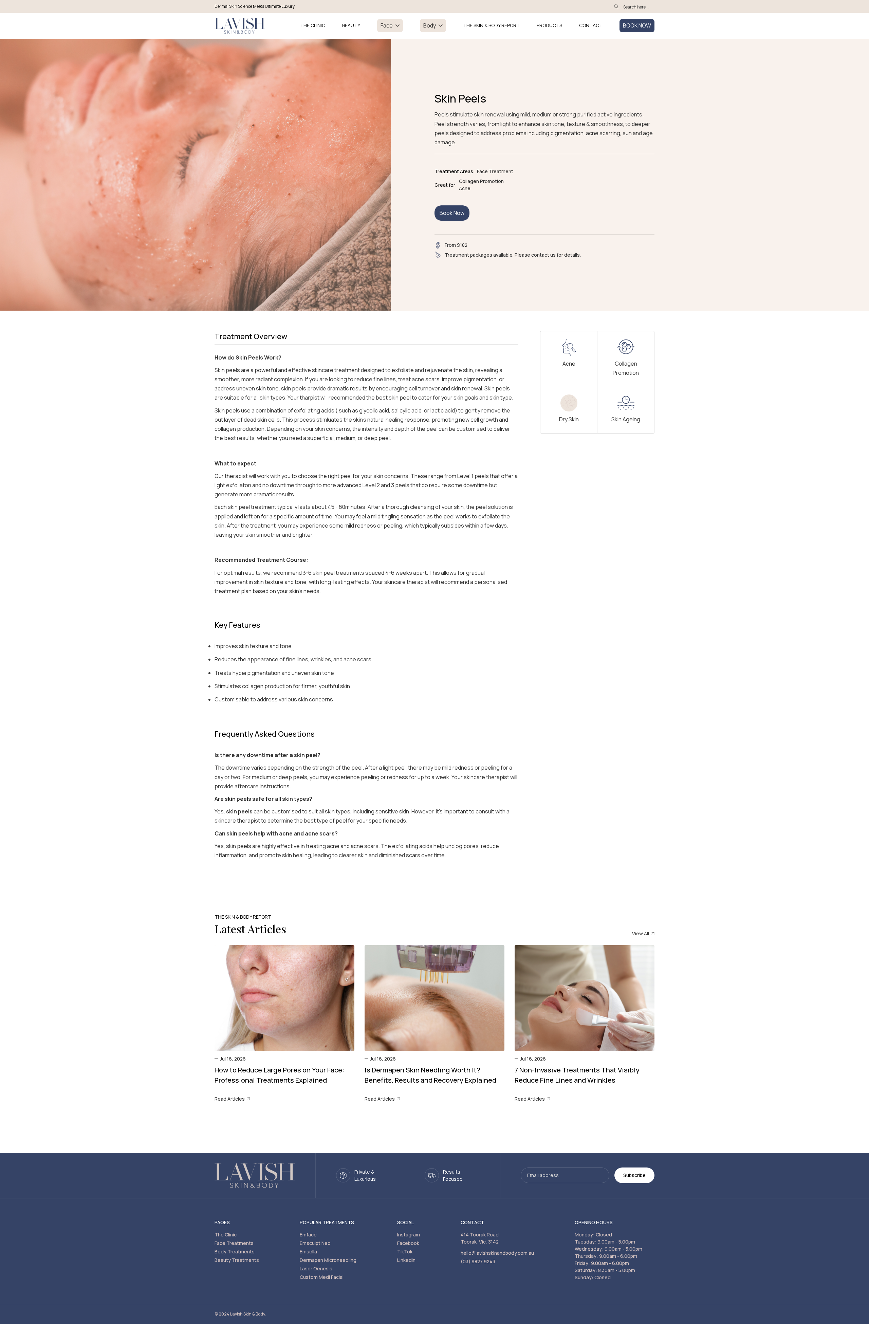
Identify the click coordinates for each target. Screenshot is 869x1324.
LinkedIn (406, 1260)
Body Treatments (235, 1251)
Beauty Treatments (237, 1260)
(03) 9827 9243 (478, 1261)
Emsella (308, 1251)
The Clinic (226, 1234)
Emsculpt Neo (315, 1243)
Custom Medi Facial (322, 1277)
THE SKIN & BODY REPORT (491, 26)
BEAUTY (351, 26)
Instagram (408, 1234)
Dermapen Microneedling (328, 1260)
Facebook (408, 1243)
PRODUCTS (549, 26)
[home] (240, 26)
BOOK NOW (637, 25)
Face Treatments (234, 1243)
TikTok (404, 1251)
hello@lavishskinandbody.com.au (497, 1253)
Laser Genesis (316, 1268)
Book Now (452, 213)
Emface (308, 1234)
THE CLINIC (312, 26)
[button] (390, 25)
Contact (591, 26)
